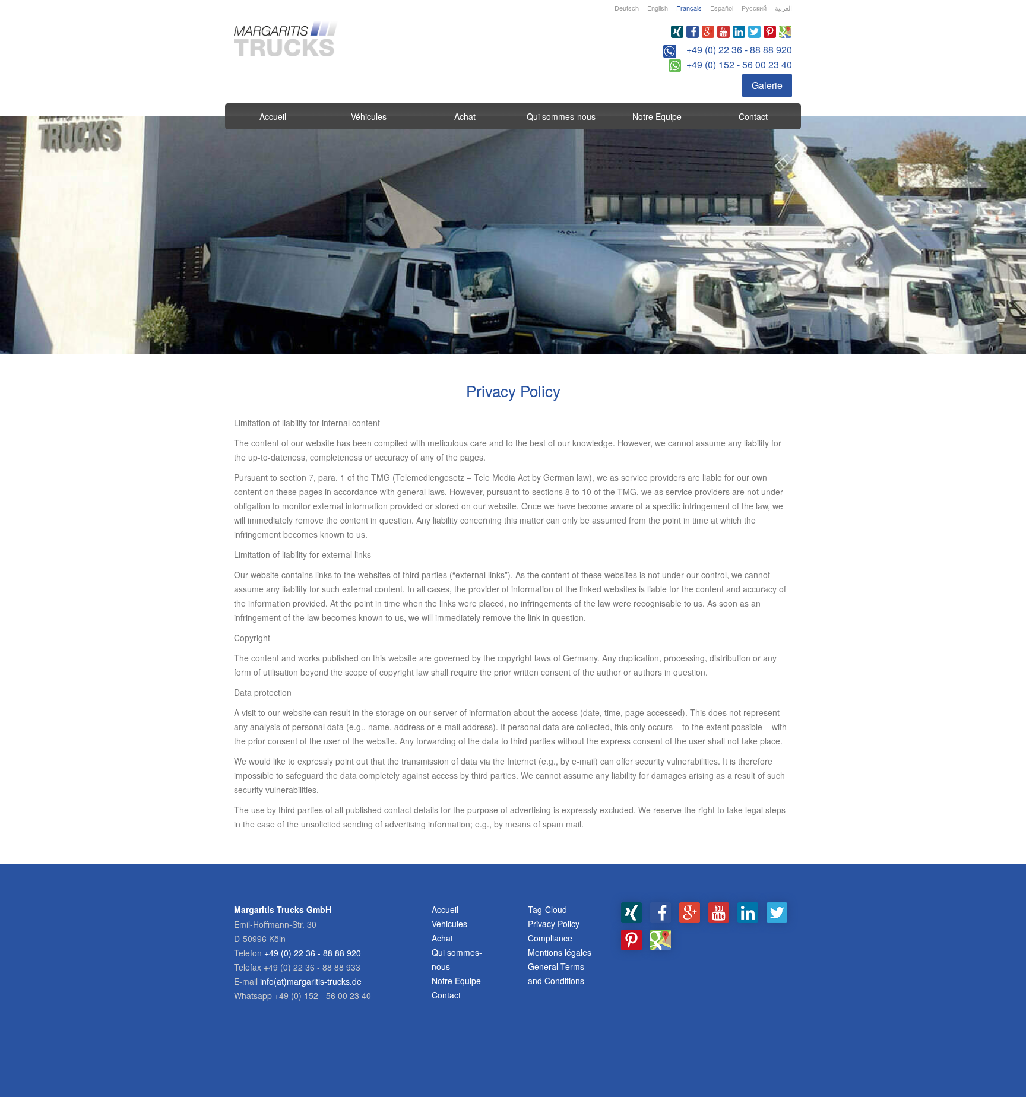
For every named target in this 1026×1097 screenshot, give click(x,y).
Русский (754, 7)
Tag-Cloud (547, 909)
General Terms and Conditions (556, 973)
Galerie (767, 85)
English (657, 7)
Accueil (272, 116)
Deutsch (627, 7)
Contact (753, 116)
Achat (465, 116)
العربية (783, 7)
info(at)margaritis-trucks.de (311, 981)
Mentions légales (559, 952)
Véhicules (369, 116)
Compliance (550, 938)
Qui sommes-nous (561, 116)
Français (689, 7)
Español (721, 7)
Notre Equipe (657, 116)
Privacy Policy (554, 924)
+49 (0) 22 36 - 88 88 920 (739, 49)
